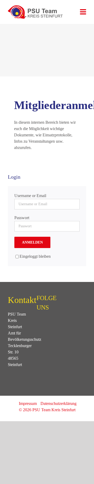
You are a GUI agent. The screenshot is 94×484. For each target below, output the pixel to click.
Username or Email (30, 195)
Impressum (28, 403)
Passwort (21, 217)
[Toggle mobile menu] (83, 12)
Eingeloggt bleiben (35, 256)
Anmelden (32, 242)
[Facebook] (38, 323)
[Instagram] (45, 323)
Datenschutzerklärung (58, 403)
